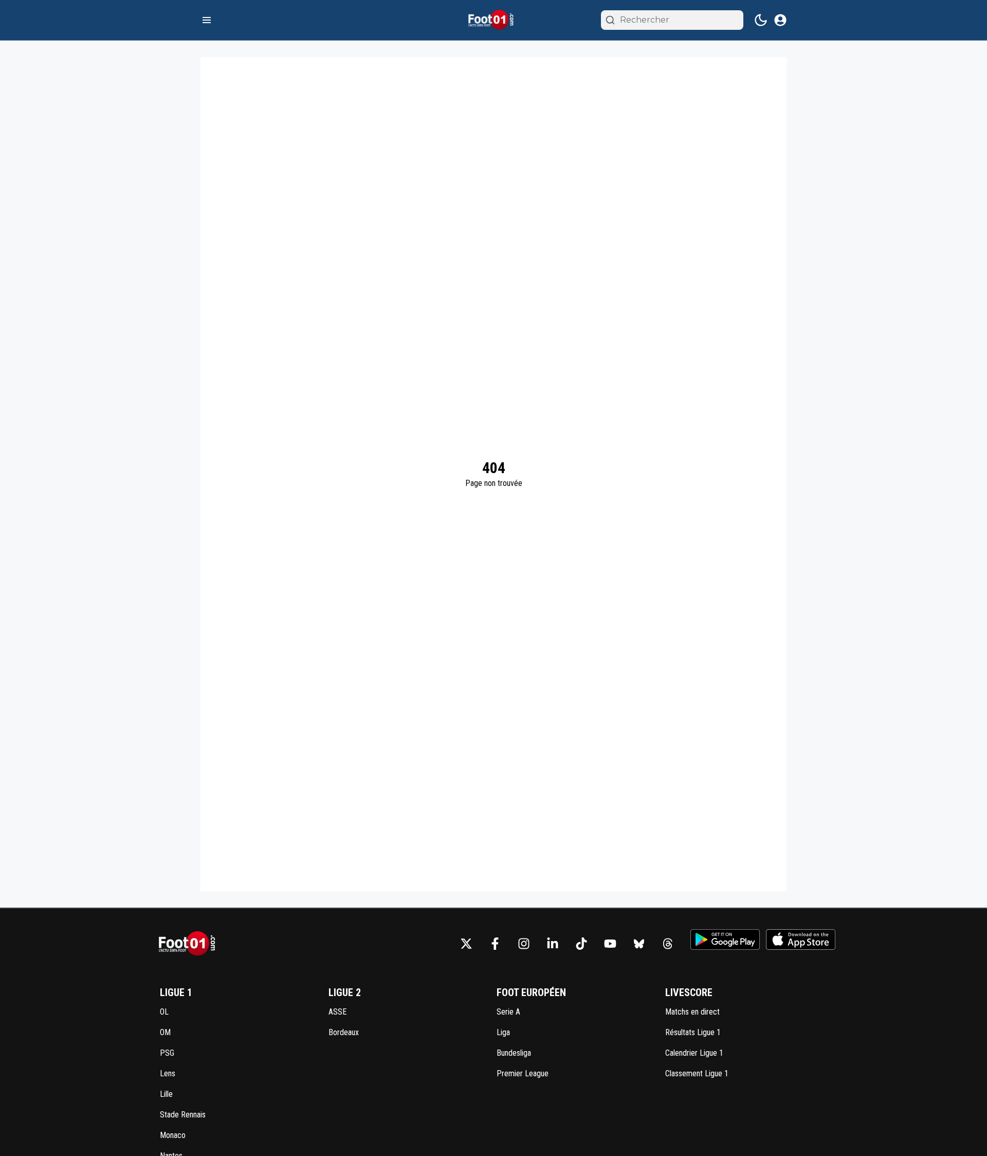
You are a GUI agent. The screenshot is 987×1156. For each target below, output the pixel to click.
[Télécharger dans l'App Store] (800, 939)
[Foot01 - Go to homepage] (190, 944)
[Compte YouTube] (610, 943)
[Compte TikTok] (581, 943)
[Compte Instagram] (524, 943)
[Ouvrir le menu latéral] (206, 20)
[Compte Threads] (668, 943)
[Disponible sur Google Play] (725, 939)
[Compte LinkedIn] (552, 943)
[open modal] (780, 20)
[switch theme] (761, 20)
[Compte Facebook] (495, 943)
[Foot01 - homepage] (493, 20)
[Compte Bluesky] (639, 943)
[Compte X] (466, 943)
